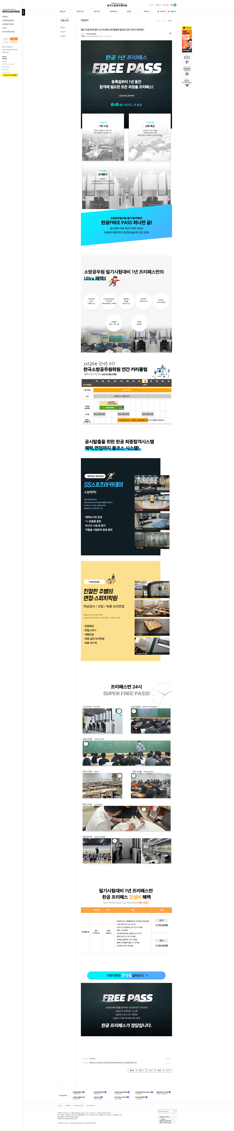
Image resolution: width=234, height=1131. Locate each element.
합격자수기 (14, 42)
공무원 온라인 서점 (10, 75)
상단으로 (60, 1105)
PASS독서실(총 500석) (7, 47)
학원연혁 (68, 1105)
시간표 (6, 42)
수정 (151, 1070)
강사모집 (92, 1059)
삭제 (168, 1070)
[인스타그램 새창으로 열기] (171, 4)
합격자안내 (113, 11)
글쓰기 (142, 1070)
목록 (132, 1070)
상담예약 (62, 36)
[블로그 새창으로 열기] (174, 4)
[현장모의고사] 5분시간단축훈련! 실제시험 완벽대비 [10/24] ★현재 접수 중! (113, 1063)
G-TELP (4, 28)
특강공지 (62, 31)
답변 (160, 1070)
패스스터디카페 (6, 72)
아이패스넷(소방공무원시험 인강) (10, 49)
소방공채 (5, 17)
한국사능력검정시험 (8, 32)
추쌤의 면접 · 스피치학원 (8, 64)
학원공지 (62, 27)
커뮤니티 (146, 11)
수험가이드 (96, 11)
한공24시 (6, 39)
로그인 (151, 5)
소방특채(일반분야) (8, 20)
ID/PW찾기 (166, 5)
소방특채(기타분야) (8, 24)
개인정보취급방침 (79, 1105)
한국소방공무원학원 (117, 4)
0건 (89, 36)
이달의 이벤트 (5, 52)
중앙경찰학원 (5, 69)
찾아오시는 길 (90, 1105)
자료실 (129, 11)
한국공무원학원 (6, 67)
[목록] (170, 33)
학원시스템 (80, 11)
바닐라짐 (4, 61)
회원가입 (158, 5)
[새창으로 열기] (187, 29)
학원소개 (62, 11)
